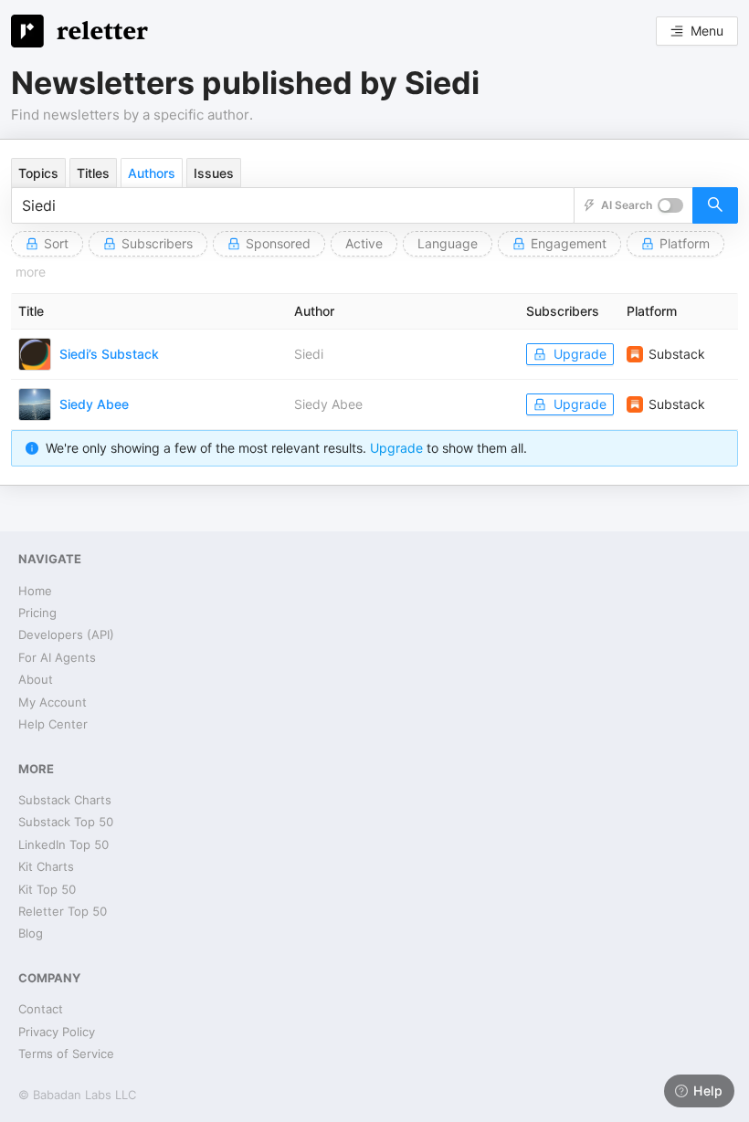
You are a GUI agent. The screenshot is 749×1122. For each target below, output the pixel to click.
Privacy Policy (56, 1031)
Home (35, 590)
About (35, 679)
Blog (30, 933)
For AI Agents (57, 657)
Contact (40, 1008)
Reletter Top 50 (62, 911)
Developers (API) (66, 634)
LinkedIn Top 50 (63, 844)
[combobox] (293, 205)
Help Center (53, 724)
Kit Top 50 (47, 889)
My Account (52, 702)
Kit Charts (46, 866)
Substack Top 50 (65, 821)
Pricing (37, 612)
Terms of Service (66, 1053)
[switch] (670, 205)
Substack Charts (64, 799)
